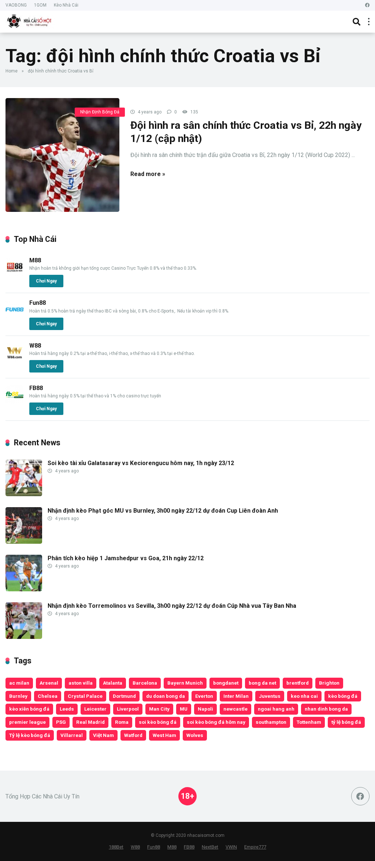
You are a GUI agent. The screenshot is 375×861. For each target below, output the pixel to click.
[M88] (14, 274)
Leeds (67, 709)
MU (184, 709)
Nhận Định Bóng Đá (99, 112)
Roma (122, 722)
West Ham (164, 735)
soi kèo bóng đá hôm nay (216, 722)
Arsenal (49, 683)
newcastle (235, 709)
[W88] (14, 359)
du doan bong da (165, 696)
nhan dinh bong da (326, 709)
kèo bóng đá (342, 696)
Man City (159, 709)
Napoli (205, 709)
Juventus (270, 696)
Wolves (194, 735)
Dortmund (124, 696)
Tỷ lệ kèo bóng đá (29, 735)
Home (11, 71)
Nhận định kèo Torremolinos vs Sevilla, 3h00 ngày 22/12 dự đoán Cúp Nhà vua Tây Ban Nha (172, 605)
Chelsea (47, 696)
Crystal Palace (85, 696)
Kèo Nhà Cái (66, 5)
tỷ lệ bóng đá (346, 722)
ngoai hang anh (276, 709)
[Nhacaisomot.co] (30, 20)
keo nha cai (304, 696)
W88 (35, 345)
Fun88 (37, 302)
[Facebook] (367, 5)
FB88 (36, 388)
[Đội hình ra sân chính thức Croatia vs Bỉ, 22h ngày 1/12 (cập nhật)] (62, 155)
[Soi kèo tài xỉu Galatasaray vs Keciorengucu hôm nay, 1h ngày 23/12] (23, 494)
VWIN (231, 847)
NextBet (210, 847)
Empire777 (255, 847)
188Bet (116, 847)
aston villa (80, 683)
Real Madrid (90, 722)
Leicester (95, 709)
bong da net (262, 683)
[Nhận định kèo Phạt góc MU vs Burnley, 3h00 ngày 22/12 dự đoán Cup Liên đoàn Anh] (23, 541)
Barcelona (145, 683)
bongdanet (225, 683)
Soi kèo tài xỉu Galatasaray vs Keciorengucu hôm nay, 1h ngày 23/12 (141, 463)
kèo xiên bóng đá (29, 709)
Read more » (147, 174)
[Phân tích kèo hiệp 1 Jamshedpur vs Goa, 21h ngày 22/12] (23, 589)
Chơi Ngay (46, 281)
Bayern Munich (185, 683)
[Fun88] (14, 316)
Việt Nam (103, 735)
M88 (35, 260)
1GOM (40, 5)
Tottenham (309, 722)
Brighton (329, 683)
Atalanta (112, 683)
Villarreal (71, 735)
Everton (204, 696)
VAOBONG (16, 5)
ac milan (19, 683)
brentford (297, 683)
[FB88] (14, 401)
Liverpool (128, 709)
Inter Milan (236, 696)
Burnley (18, 696)
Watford (133, 735)
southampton (271, 722)
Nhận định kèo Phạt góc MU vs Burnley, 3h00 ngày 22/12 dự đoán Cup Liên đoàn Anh (163, 510)
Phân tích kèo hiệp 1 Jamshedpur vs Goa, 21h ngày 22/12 (126, 558)
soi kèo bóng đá (158, 722)
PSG (61, 722)
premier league (27, 722)
